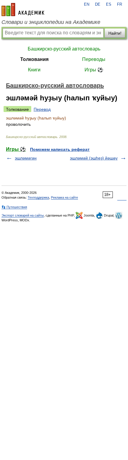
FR (119, 4)
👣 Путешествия (14, 207)
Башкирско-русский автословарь (64, 48)
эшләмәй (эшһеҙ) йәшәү (94, 158)
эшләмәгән (26, 158)
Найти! (114, 33)
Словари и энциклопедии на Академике (50, 22)
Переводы (93, 59)
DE (97, 4)
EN (86, 4)
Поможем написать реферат (60, 149)
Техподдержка (38, 197)
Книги (34, 69)
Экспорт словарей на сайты (22, 215)
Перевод (42, 109)
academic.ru (22, 9)
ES (108, 4)
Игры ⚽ (94, 69)
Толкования (34, 59)
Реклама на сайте (64, 197)
